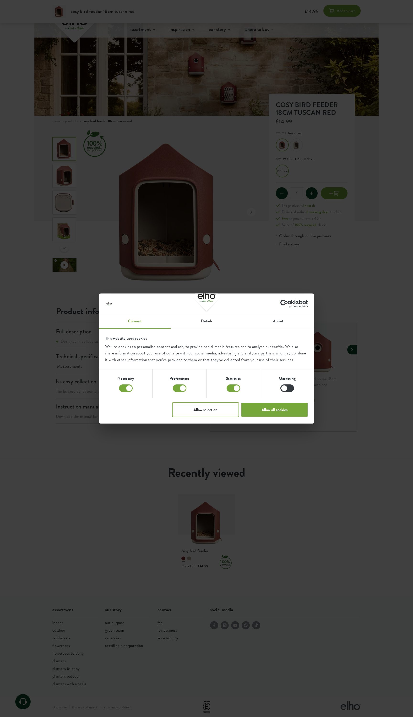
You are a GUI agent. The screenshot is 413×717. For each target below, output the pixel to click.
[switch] (179, 388)
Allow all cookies (274, 410)
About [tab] (278, 321)
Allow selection (205, 410)
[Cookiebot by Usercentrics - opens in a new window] (287, 304)
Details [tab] (206, 321)
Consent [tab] (135, 321)
